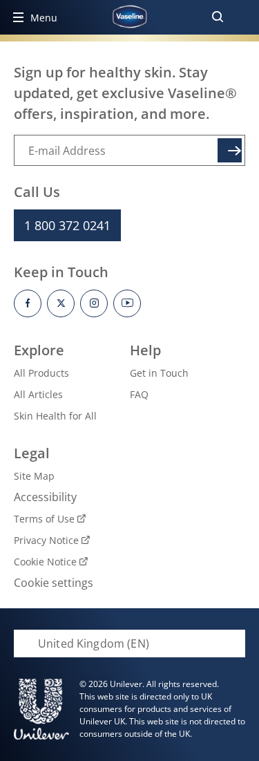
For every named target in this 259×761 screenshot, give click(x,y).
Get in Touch (159, 372)
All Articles (38, 394)
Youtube (127, 303)
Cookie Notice (45, 561)
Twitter (61, 303)
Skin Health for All (55, 415)
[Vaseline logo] (129, 16)
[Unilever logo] (41, 709)
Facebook (27, 303)
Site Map (34, 475)
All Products (41, 372)
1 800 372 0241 (67, 225)
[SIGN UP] (229, 150)
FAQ (139, 394)
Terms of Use (44, 518)
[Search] (217, 17)
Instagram (94, 303)
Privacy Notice (46, 540)
